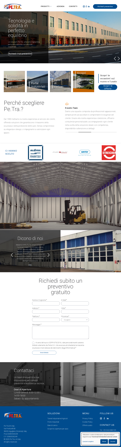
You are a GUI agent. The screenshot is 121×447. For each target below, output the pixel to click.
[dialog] (100, 439)
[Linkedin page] (89, 6)
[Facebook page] (86, 6)
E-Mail (63, 300)
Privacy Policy (87, 418)
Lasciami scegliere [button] (88, 441)
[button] (115, 58)
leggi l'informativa (68, 348)
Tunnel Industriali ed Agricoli (57, 418)
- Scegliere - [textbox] (67, 320)
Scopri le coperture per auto (57, 429)
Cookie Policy (87, 422)
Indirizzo (35, 308)
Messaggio (36, 325)
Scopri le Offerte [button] (107, 87)
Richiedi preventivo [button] (105, 6)
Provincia (64, 316)
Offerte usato (87, 425)
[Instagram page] (84, 6)
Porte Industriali (53, 422)
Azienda (60, 6)
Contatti (73, 6)
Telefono (35, 316)
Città (63, 308)
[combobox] (75, 320)
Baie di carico (52, 425)
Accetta (113, 441)
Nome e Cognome (39, 300)
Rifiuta (104, 441)
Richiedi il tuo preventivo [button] (20, 53)
